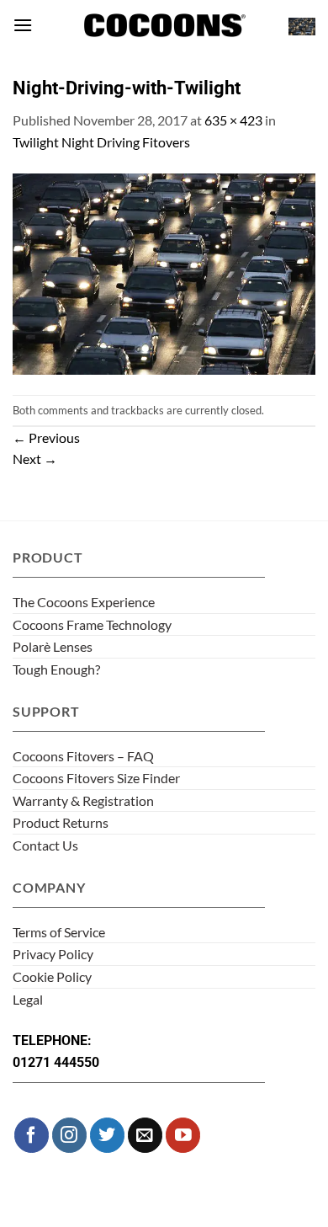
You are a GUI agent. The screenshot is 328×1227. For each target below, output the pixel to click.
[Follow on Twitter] (107, 1135)
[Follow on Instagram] (69, 1135)
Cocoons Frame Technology (92, 624)
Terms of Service (59, 932)
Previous (46, 437)
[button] (23, 24)
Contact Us (45, 845)
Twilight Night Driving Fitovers (101, 142)
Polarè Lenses (53, 646)
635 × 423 (233, 120)
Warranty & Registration (83, 800)
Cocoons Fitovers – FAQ (83, 756)
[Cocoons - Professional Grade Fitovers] (164, 26)
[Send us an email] (145, 1135)
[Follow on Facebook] (31, 1135)
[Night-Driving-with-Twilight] (164, 272)
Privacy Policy (53, 954)
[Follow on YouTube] (183, 1135)
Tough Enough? (56, 669)
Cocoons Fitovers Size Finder (96, 778)
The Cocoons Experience (84, 602)
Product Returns (60, 822)
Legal (28, 999)
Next (35, 459)
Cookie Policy (52, 976)
